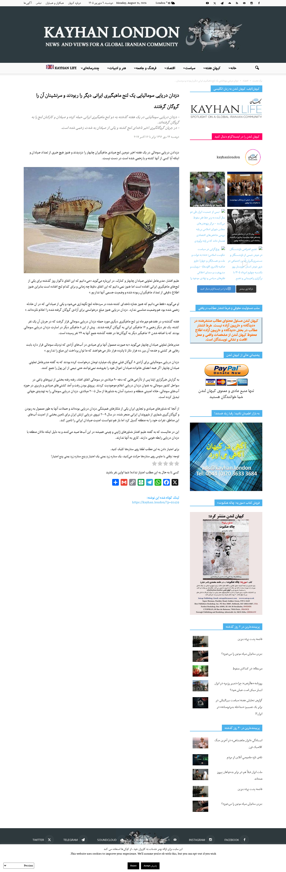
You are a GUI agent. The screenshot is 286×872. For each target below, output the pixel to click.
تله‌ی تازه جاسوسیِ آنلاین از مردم (244, 757)
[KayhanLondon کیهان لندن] (143, 34)
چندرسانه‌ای (91, 68)
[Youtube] (207, 3)
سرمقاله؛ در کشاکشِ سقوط (247, 668)
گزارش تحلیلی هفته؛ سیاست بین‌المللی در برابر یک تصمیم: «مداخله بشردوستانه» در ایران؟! (239, 707)
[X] (214, 3)
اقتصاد (170, 68)
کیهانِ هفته (213, 68)
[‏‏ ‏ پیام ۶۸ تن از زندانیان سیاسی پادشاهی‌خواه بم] (244, 226)
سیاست (190, 68)
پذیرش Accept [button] (150, 866)
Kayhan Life (65, 68)
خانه (233, 68)
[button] (257, 68)
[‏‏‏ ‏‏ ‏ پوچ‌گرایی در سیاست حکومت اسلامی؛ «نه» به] (207, 263)
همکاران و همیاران (55, 3)
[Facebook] (259, 3)
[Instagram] (251, 3)
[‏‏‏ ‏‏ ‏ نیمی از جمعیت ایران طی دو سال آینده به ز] (207, 226)
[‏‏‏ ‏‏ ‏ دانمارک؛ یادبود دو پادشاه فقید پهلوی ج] (207, 189)
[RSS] (236, 3)
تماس (38, 3)
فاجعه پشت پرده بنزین (250, 639)
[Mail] (244, 3)
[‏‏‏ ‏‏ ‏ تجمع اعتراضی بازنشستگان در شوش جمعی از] (244, 263)
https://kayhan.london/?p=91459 (155, 502)
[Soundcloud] (229, 3)
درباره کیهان (74, 3)
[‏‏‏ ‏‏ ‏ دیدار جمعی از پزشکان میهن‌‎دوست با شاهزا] (244, 189)
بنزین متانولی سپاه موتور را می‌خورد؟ (241, 653)
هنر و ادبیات (117, 68)
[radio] (176, 464)
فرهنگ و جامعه (146, 68)
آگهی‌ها (28, 3)
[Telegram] (222, 3)
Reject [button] (133, 866)
